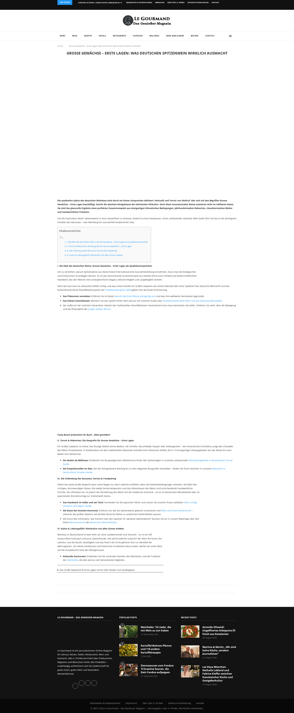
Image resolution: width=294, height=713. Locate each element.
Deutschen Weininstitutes (103, 522)
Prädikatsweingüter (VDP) (118, 289)
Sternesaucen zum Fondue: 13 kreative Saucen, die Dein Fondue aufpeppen (157, 669)
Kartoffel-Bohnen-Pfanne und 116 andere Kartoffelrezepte (156, 649)
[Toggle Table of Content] (61, 238)
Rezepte (88, 35)
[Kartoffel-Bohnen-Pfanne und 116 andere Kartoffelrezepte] (128, 650)
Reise (74, 35)
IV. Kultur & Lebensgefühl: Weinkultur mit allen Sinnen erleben (95, 255)
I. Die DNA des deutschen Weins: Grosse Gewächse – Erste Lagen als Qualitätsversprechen (107, 242)
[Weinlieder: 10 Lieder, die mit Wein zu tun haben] (128, 631)
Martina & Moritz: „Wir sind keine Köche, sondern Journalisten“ (219, 650)
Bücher (194, 35)
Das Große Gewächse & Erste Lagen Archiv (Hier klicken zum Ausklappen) (97, 569)
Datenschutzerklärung (198, 2)
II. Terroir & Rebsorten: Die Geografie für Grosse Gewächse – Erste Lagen (99, 246)
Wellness (154, 35)
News (62, 35)
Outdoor (138, 35)
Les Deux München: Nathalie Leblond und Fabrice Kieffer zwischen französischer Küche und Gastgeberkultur (217, 673)
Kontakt (215, 2)
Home (60, 46)
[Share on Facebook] (145, 588)
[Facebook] (216, 7)
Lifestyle (209, 35)
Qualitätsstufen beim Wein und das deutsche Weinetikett (192, 300)
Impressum (159, 2)
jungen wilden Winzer (99, 309)
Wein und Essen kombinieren (176, 510)
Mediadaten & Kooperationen (139, 2)
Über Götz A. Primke (176, 2)
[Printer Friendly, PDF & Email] (72, 577)
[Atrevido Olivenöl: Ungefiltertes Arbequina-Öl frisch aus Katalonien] (190, 631)
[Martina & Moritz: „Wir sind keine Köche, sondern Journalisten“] (190, 651)
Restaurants (119, 35)
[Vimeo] (220, 7)
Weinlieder (72, 560)
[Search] (235, 36)
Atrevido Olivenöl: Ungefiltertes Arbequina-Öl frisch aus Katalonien (109, 3)
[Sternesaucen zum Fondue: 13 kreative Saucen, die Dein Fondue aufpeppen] (128, 670)
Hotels (102, 35)
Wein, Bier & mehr (175, 35)
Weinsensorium (77, 522)
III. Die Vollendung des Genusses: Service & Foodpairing (92, 250)
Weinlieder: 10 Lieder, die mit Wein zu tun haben (156, 628)
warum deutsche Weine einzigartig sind (135, 296)
